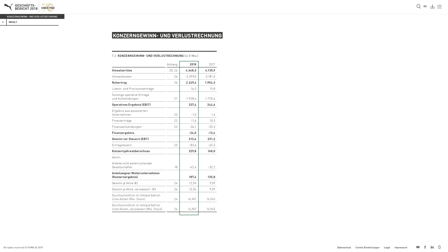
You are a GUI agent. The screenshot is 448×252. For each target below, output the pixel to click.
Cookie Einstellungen (367, 247)
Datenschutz (344, 247)
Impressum (401, 247)
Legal (387, 247)
